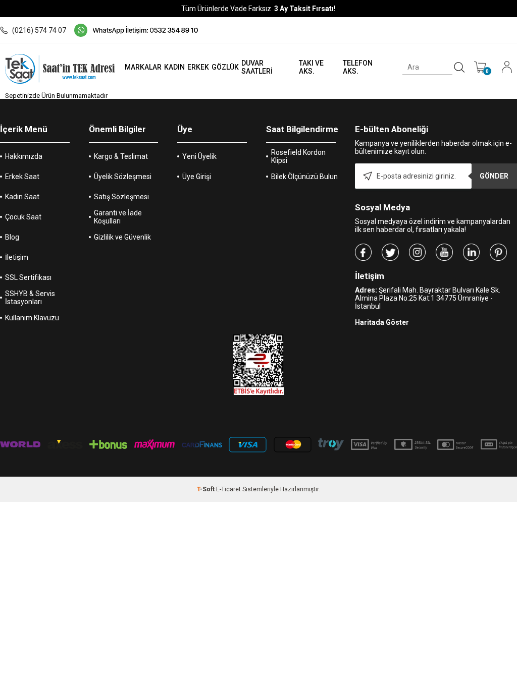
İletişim (16, 257)
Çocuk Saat (23, 217)
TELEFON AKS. (358, 67)
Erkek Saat (22, 177)
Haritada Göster (382, 322)
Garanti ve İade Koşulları (118, 217)
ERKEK (198, 67)
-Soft (206, 489)
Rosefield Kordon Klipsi (298, 156)
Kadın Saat (22, 197)
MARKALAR (143, 67)
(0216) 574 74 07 (39, 30)
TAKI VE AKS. (311, 67)
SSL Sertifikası (28, 277)
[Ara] (459, 68)
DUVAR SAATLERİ (257, 67)
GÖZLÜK (225, 67)
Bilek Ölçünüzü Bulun (304, 177)
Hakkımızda (23, 156)
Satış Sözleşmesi (121, 197)
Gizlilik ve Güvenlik (122, 237)
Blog (12, 237)
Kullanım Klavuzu (32, 318)
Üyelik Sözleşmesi (122, 177)
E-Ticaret (228, 489)
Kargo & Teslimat (121, 156)
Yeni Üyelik (199, 156)
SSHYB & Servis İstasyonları (30, 298)
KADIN (174, 67)
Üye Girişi (196, 177)
